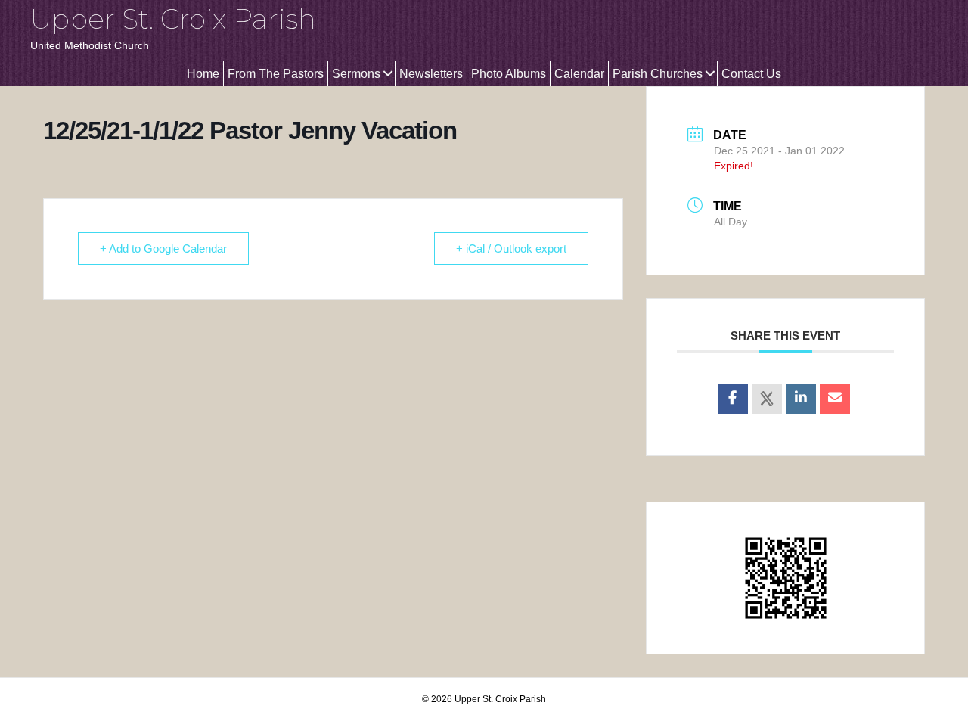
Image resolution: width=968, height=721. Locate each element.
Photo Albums (508, 73)
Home (203, 73)
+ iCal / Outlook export (511, 248)
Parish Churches (658, 73)
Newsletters (431, 73)
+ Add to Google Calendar (163, 248)
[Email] (835, 399)
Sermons (356, 73)
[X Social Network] (767, 399)
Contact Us (751, 73)
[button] (387, 73)
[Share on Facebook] (733, 399)
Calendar (579, 73)
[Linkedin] (801, 399)
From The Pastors (276, 73)
